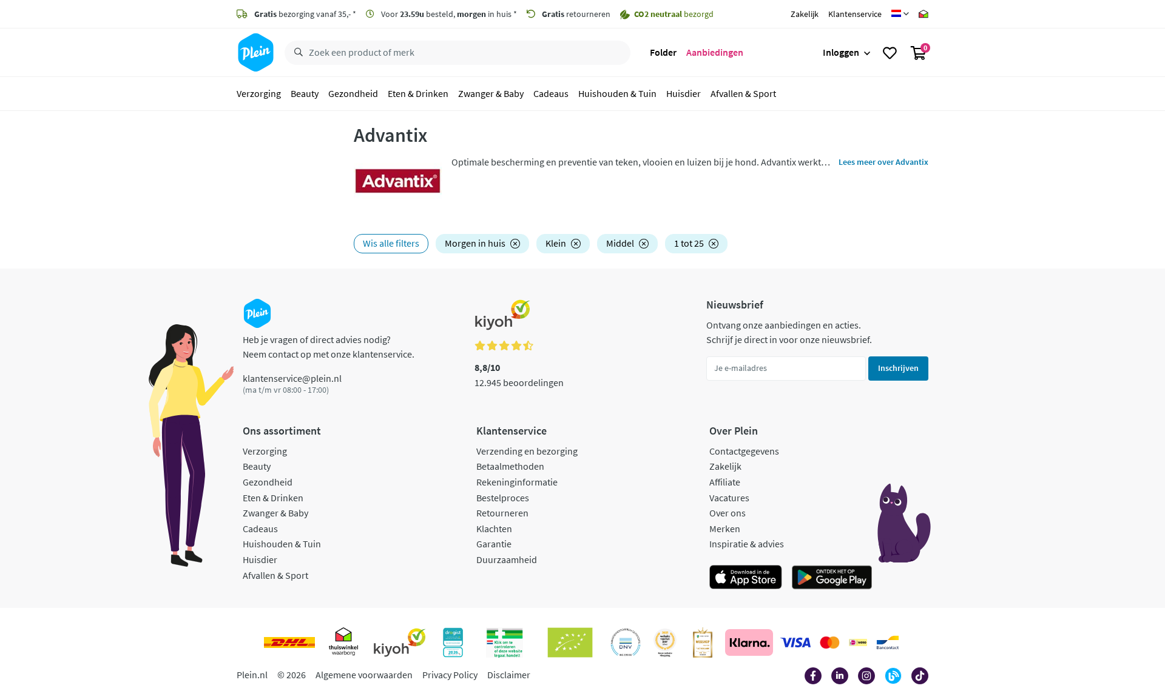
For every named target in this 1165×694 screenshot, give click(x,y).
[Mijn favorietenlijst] (890, 52)
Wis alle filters (391, 243)
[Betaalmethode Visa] (795, 642)
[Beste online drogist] (665, 642)
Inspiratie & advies (746, 544)
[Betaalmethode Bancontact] (887, 642)
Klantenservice (855, 13)
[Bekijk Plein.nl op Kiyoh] (400, 642)
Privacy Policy (450, 675)
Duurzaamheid (506, 559)
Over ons (727, 513)
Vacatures (729, 498)
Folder (663, 52)
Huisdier (683, 93)
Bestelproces (502, 498)
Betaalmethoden (510, 466)
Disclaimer (508, 675)
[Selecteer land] (900, 14)
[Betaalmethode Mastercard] (830, 642)
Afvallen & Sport (743, 93)
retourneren (576, 13)
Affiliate (724, 482)
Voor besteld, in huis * (448, 13)
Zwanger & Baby (491, 93)
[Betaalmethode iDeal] (858, 642)
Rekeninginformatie (517, 482)
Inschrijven (898, 367)
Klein (555, 243)
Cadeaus (551, 93)
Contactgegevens (744, 451)
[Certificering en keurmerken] (570, 642)
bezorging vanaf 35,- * (305, 13)
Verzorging (259, 93)
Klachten (494, 528)
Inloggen (841, 52)
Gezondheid (353, 93)
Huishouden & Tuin (617, 93)
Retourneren (502, 513)
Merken (724, 528)
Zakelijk (805, 13)
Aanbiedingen (714, 52)
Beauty (305, 93)
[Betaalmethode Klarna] (749, 642)
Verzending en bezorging (527, 451)
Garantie (494, 544)
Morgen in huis (475, 243)
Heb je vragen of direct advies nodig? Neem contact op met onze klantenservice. (328, 346)
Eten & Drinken (418, 93)
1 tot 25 (689, 243)
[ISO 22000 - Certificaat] (626, 642)
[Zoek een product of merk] (296, 53)
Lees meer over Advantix (883, 161)
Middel (620, 243)
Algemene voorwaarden (364, 675)
